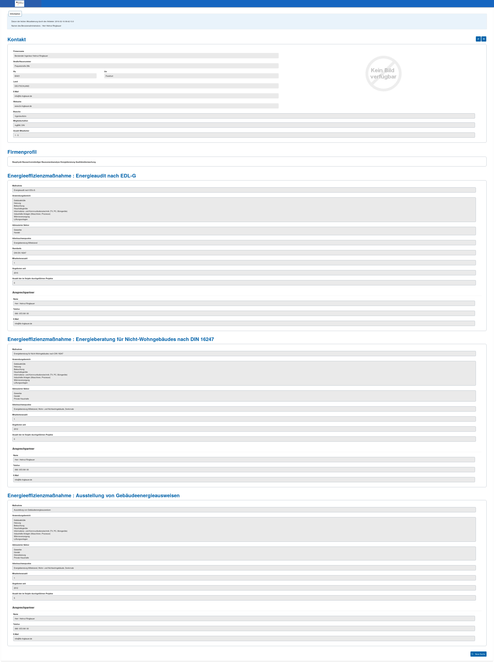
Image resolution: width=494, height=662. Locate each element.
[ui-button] (478, 39)
